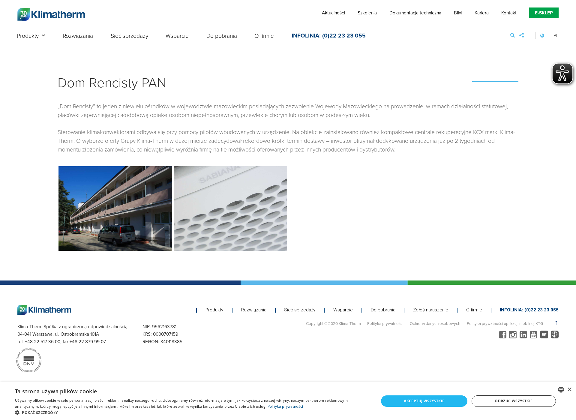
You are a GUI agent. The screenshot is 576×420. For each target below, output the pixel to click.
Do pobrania (221, 36)
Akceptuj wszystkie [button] (424, 401)
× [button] (569, 389)
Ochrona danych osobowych (435, 323)
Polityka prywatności (385, 323)
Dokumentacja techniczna (415, 12)
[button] (191, 413)
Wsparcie (177, 36)
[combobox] (561, 390)
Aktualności (333, 12)
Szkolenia (367, 12)
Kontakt (509, 12)
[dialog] (288, 401)
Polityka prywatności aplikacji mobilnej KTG (505, 323)
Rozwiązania (78, 36)
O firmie (264, 36)
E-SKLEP (544, 12)
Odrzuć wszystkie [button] (513, 401)
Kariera (482, 12)
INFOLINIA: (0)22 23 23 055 (329, 36)
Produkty (28, 36)
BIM (458, 12)
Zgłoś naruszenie (430, 310)
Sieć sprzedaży (129, 36)
